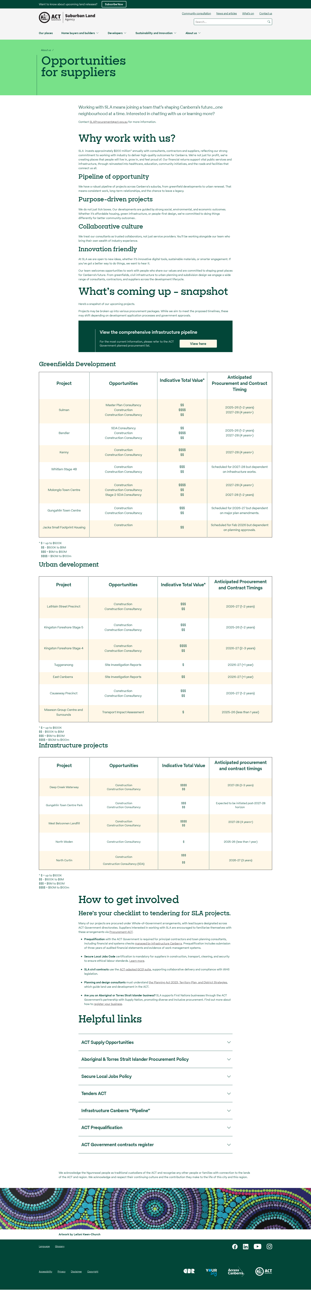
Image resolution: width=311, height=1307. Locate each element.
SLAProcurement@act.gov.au (109, 122)
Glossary (59, 1246)
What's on (248, 13)
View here (198, 343)
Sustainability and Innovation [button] (154, 33)
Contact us (265, 13)
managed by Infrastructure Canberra (158, 943)
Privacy (62, 1271)
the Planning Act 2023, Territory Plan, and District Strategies (188, 982)
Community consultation (196, 13)
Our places (46, 33)
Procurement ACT (121, 932)
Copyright (92, 1271)
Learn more (136, 961)
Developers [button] (115, 33)
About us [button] (191, 33)
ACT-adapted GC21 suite (135, 969)
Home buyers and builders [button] (78, 33)
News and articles (226, 13)
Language (44, 1246)
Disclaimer (76, 1271)
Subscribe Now (114, 4)
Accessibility (45, 1271)
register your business (108, 1004)
